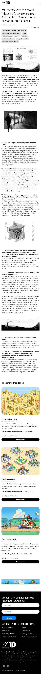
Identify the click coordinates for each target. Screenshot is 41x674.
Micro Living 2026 (9, 419)
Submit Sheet (6, 631)
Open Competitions (8, 628)
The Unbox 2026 (8, 479)
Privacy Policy (27, 634)
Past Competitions (8, 634)
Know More (20, 439)
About (24, 628)
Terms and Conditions (29, 637)
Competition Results (8, 637)
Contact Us (26, 631)
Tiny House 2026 (8, 539)
